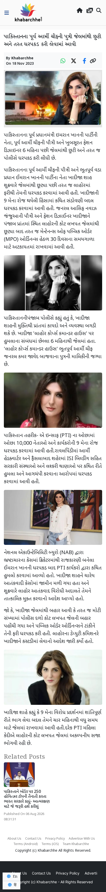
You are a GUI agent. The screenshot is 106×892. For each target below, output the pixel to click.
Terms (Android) (25, 844)
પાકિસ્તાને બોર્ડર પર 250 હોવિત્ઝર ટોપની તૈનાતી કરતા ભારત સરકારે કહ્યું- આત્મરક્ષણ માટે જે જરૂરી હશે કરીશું (27, 799)
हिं (14, 885)
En (14, 876)
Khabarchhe (22, 58)
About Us (14, 839)
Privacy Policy (55, 839)
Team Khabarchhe (76, 844)
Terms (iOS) (50, 844)
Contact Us (33, 839)
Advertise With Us (82, 839)
